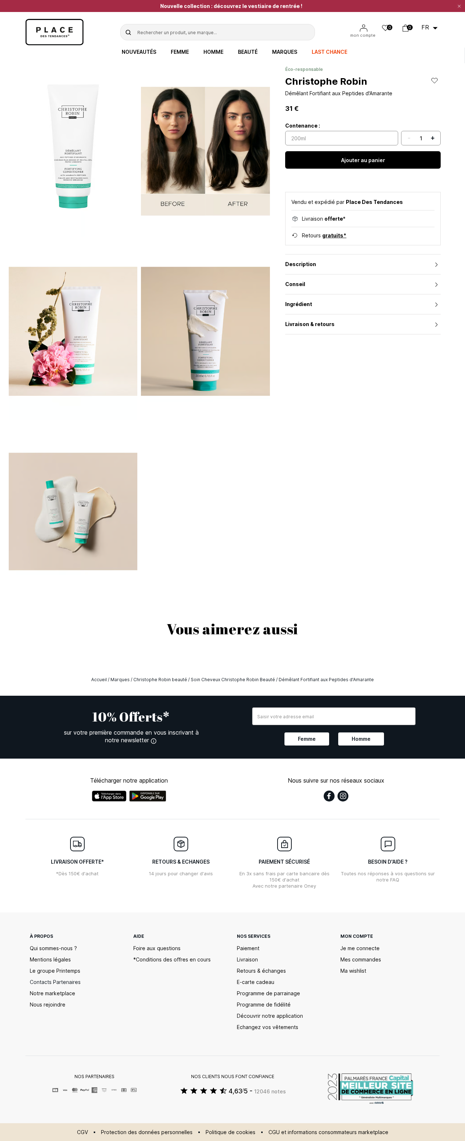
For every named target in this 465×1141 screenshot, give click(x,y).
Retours (324, 235)
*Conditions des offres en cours (172, 959)
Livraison (247, 959)
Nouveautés (139, 52)
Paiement (248, 948)
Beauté (248, 52)
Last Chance (329, 52)
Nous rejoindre (47, 1004)
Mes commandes (360, 959)
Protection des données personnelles (147, 1132)
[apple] (109, 796)
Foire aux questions (157, 948)
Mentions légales (50, 959)
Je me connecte (360, 948)
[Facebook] (329, 796)
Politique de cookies (230, 1132)
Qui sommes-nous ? (53, 948)
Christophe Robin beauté (160, 679)
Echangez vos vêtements (267, 1027)
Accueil (99, 679)
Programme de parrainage (268, 993)
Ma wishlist (353, 971)
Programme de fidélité (264, 1004)
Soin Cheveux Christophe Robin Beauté (233, 679)
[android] (147, 796)
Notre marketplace (52, 993)
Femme (180, 52)
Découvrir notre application (270, 1016)
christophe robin (326, 81)
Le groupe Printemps (55, 971)
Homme (213, 52)
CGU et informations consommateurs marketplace (328, 1132)
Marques (284, 52)
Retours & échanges (261, 971)
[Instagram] (342, 796)
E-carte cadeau (255, 982)
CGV (82, 1132)
